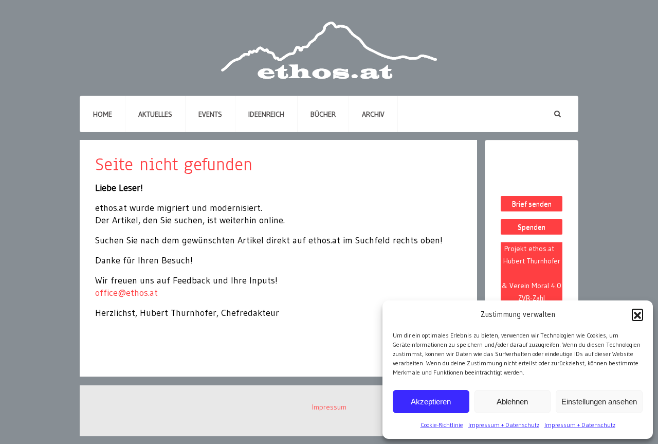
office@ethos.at (126, 292)
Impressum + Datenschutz (503, 425)
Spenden (531, 227)
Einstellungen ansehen (599, 401)
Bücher (323, 114)
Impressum (329, 407)
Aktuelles (155, 114)
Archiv (373, 114)
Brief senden (532, 203)
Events (210, 114)
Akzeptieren (431, 401)
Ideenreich (266, 114)
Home (102, 114)
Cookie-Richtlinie (442, 425)
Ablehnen (512, 401)
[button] (637, 314)
